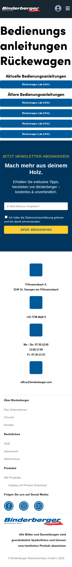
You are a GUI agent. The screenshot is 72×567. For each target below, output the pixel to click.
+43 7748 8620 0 (36, 317)
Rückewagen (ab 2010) (36, 133)
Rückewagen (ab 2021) (36, 84)
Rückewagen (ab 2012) (36, 123)
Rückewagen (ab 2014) (36, 113)
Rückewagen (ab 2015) (36, 102)
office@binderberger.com (36, 382)
